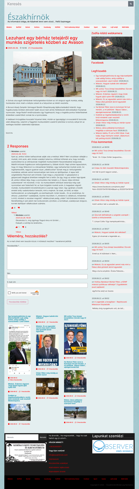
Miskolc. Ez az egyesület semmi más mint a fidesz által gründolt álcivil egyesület (46, 328)
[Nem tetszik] (19, 208)
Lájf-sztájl (114, 27)
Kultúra (36, 27)
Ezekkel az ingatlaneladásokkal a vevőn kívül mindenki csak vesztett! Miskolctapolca (19, 398)
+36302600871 (55, 446)
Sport (96, 27)
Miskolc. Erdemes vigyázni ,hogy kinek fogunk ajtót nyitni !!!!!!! (18, 385)
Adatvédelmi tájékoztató (59, 467)
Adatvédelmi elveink (57, 471)
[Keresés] (131, 4)
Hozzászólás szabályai (58, 463)
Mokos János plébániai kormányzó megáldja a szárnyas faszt (73, 401)
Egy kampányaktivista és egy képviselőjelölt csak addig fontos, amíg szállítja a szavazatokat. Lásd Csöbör (19, 318)
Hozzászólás (13, 246)
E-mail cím (11, 282)
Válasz (14, 212)
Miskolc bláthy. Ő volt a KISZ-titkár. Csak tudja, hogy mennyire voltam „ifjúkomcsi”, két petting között (113, 135)
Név (8, 273)
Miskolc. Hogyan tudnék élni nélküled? (47, 317)
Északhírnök (28, 17)
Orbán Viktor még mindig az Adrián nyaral (47, 374)
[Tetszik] (12, 208)
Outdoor (87, 27)
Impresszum (54, 459)
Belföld (18, 27)
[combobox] (21, 437)
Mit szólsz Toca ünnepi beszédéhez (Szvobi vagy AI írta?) (75, 318)
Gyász (104, 27)
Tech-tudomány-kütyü (72, 27)
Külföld (57, 27)
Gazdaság (47, 27)
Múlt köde (125, 27)
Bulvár (28, 27)
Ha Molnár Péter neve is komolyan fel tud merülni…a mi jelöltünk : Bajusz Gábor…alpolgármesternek (75, 364)
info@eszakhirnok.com (58, 455)
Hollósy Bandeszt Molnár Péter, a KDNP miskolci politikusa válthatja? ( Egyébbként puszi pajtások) (109, 284)
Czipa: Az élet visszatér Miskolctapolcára (111, 168)
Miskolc (9, 27)
